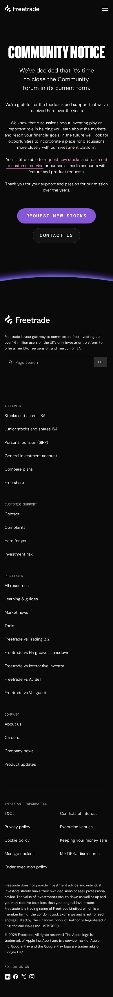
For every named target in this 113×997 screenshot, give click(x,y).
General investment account (31, 455)
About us (13, 724)
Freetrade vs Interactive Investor (34, 665)
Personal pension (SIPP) (26, 442)
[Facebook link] (16, 977)
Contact (12, 514)
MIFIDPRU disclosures (80, 853)
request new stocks (62, 159)
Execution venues (76, 826)
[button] (104, 8)
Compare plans (19, 469)
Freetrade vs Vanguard (25, 692)
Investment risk (19, 554)
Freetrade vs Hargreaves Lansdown (37, 652)
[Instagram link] (32, 977)
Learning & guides (21, 599)
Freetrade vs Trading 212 (27, 639)
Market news (16, 612)
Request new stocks (56, 216)
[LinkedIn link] (7, 977)
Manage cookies (19, 853)
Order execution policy (26, 867)
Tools (9, 625)
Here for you (16, 540)
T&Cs (9, 813)
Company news (19, 750)
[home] (22, 8)
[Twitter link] (24, 977)
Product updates (20, 764)
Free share (14, 482)
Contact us (56, 235)
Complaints (15, 527)
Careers (12, 737)
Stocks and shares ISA (25, 415)
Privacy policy (17, 826)
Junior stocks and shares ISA (31, 429)
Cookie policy (17, 840)
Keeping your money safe (83, 840)
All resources (17, 585)
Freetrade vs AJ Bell (23, 679)
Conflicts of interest (78, 813)
